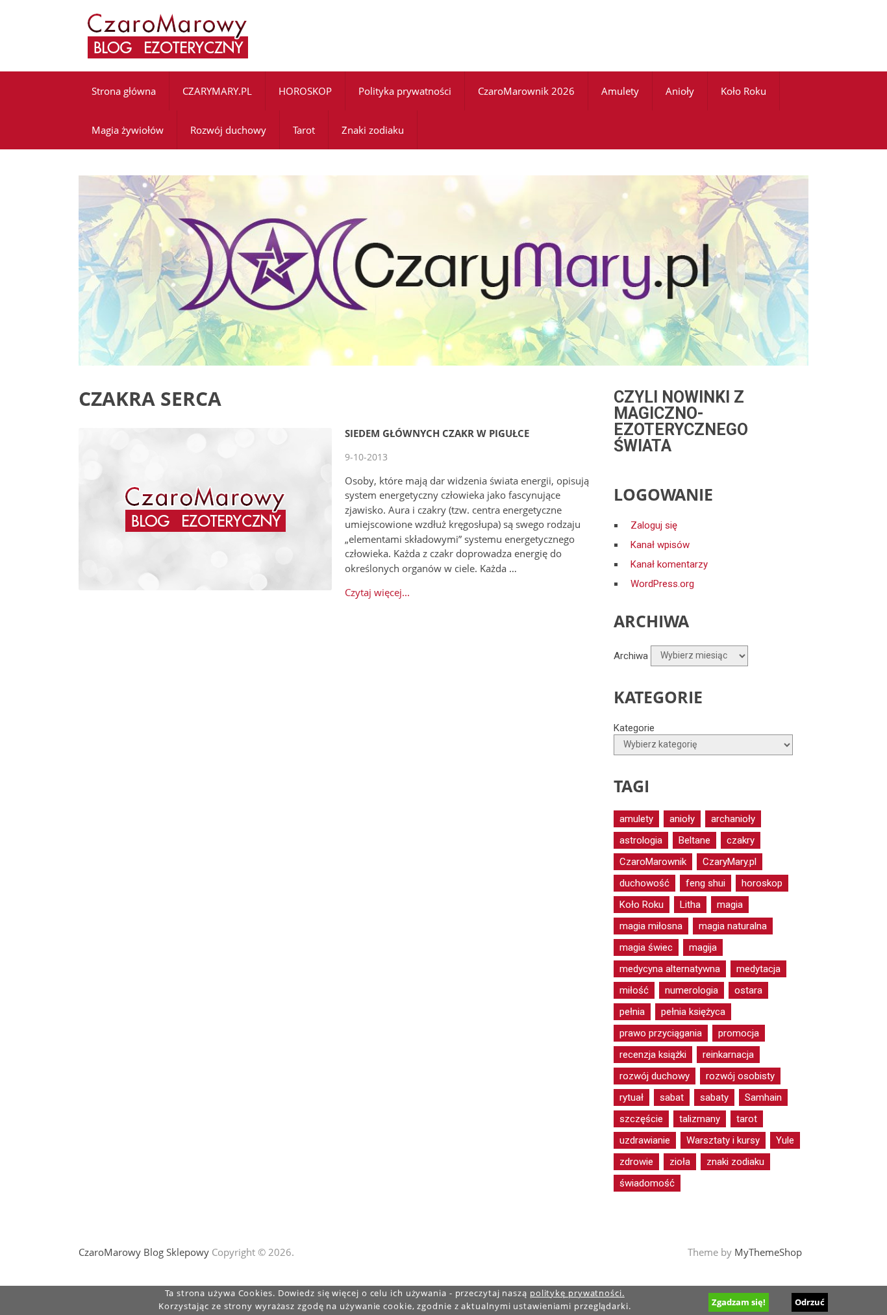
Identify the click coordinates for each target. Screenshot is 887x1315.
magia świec (646, 947)
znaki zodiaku (735, 1162)
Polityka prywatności (404, 90)
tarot (746, 1119)
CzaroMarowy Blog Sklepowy (144, 1252)
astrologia (640, 840)
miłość (634, 990)
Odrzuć (810, 1302)
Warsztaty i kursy (723, 1140)
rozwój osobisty (740, 1076)
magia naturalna (733, 926)
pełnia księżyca (693, 1012)
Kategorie (634, 728)
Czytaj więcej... (377, 592)
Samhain (763, 1097)
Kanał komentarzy (669, 564)
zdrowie (636, 1162)
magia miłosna (650, 926)
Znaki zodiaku (373, 129)
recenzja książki (652, 1054)
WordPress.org (662, 584)
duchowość (644, 883)
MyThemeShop (768, 1252)
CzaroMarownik (652, 862)
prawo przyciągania (660, 1033)
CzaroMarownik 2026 (526, 90)
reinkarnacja (728, 1054)
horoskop (762, 883)
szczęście (641, 1119)
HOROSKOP (305, 90)
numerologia (691, 990)
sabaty (714, 1097)
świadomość (647, 1183)
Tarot (304, 129)
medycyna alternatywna (669, 969)
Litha (690, 904)
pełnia (632, 1012)
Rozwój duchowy (228, 129)
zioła (679, 1162)
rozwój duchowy (654, 1076)
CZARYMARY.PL (217, 90)
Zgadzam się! (739, 1302)
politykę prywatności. (577, 1293)
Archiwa (631, 655)
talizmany (699, 1119)
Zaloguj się (654, 525)
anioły (682, 819)
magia (730, 904)
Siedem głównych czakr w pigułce (437, 433)
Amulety (620, 90)
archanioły (733, 819)
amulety (636, 819)
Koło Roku (743, 90)
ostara (748, 990)
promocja (738, 1033)
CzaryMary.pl (729, 862)
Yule (785, 1140)
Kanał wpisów (660, 545)
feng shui (705, 883)
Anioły (680, 90)
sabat (672, 1097)
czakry (741, 840)
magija (703, 947)
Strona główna (124, 90)
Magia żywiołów (128, 129)
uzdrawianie (644, 1140)
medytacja (758, 969)
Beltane (694, 840)
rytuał (631, 1097)
